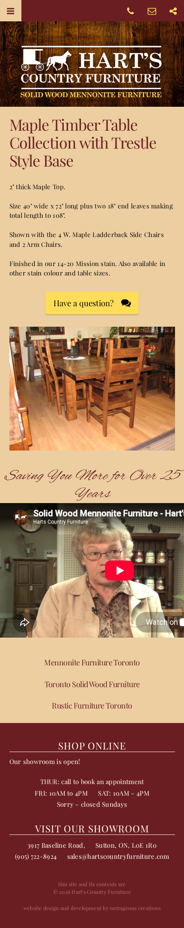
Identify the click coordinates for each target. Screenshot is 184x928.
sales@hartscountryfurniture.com (118, 856)
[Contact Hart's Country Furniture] (152, 10)
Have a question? (83, 303)
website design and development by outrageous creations (92, 908)
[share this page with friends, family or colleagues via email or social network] (173, 10)
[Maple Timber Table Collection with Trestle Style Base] (92, 446)
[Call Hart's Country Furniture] (130, 10)
